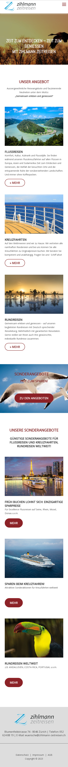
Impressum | (39, 754)
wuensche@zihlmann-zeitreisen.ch (45, 735)
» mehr (15, 183)
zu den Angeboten (34, 398)
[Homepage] (20, 10)
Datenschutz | (23, 754)
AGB (50, 754)
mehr (14, 523)
